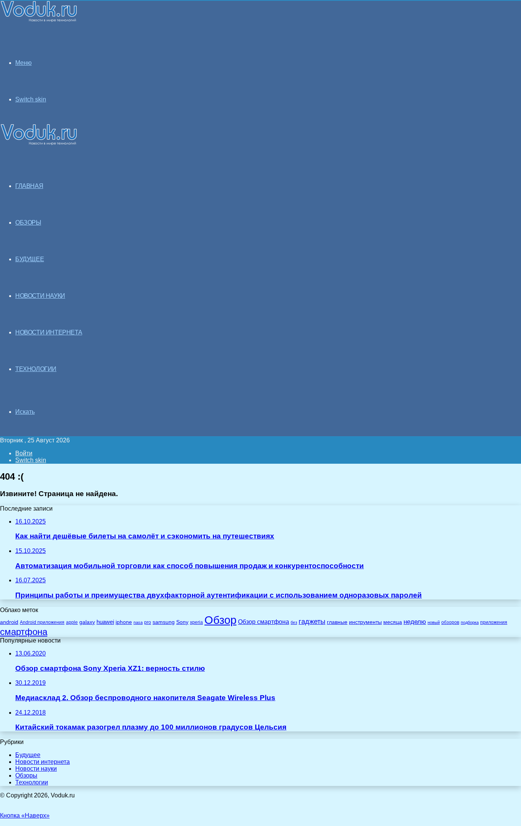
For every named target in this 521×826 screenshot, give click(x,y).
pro (147, 622)
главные (337, 622)
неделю (415, 621)
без (294, 622)
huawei (105, 622)
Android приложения (42, 622)
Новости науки (36, 768)
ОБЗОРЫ (28, 222)
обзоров (450, 622)
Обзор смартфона (263, 622)
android (9, 622)
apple (72, 622)
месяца (392, 622)
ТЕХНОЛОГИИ (35, 369)
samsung (164, 622)
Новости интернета (48, 332)
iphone (124, 622)
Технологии (31, 782)
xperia (196, 622)
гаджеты (312, 621)
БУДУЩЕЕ (29, 259)
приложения (493, 622)
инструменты (365, 622)
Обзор (220, 620)
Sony (182, 622)
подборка (470, 622)
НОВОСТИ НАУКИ (40, 295)
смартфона (23, 632)
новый (434, 622)
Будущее (27, 755)
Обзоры (26, 775)
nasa (138, 622)
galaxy (87, 622)
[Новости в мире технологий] (39, 20)
